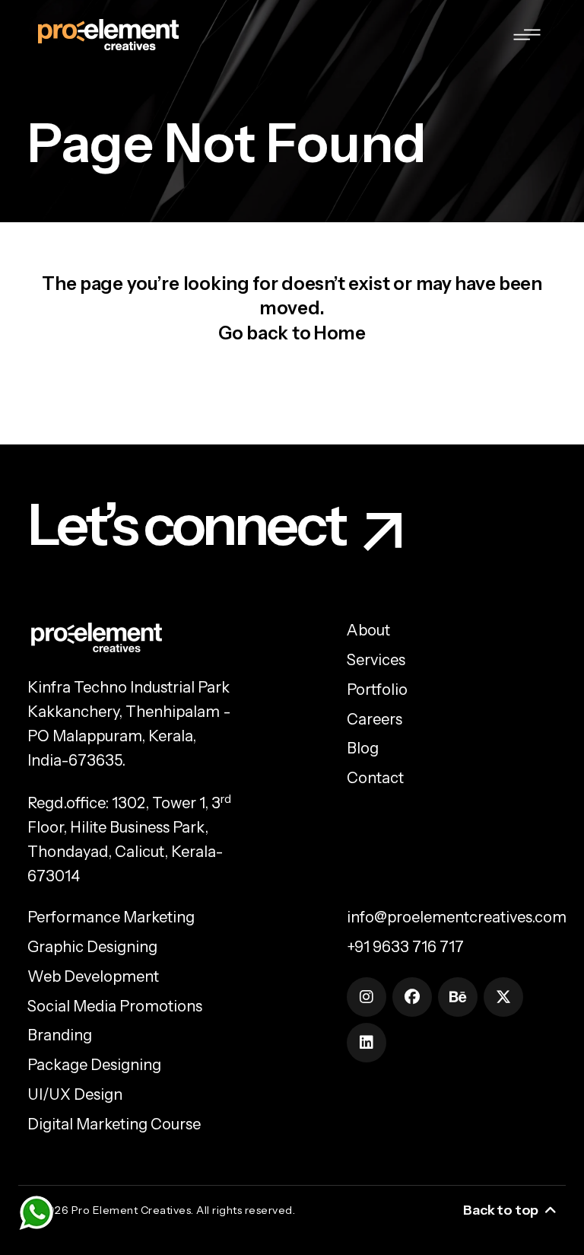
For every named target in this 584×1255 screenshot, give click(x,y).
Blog (363, 748)
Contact (375, 778)
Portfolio (377, 689)
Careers (374, 719)
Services (376, 660)
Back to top (500, 1210)
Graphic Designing (92, 947)
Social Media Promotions (114, 1006)
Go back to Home (292, 333)
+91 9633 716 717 (405, 947)
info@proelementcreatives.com (457, 917)
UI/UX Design (74, 1094)
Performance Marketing (111, 917)
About (368, 630)
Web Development (93, 976)
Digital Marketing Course (114, 1124)
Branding (59, 1035)
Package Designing (94, 1065)
